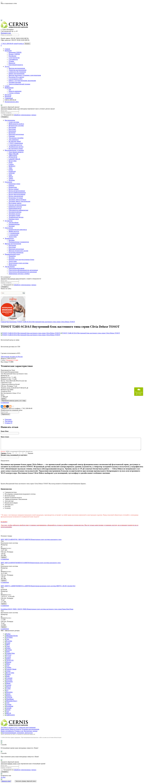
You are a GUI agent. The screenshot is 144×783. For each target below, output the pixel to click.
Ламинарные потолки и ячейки (19, 273)
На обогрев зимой (15, 141)
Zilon (10, 175)
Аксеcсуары (13, 236)
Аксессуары (13, 261)
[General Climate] (10, 669)
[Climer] (7, 671)
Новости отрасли (15, 729)
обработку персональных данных (25, 115)
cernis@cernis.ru (18, 43)
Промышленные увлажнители (19, 242)
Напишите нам (6, 33)
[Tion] (7, 639)
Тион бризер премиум (16, 152)
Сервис (7, 86)
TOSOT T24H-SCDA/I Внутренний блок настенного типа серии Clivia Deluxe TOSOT (46, 322)
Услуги (7, 66)
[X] (7, 406)
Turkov (11, 178)
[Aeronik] (8, 708)
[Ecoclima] (8, 641)
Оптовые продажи (15, 82)
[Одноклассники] (5, 406)
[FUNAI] (8, 655)
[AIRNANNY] (10, 715)
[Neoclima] (8, 680)
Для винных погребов (16, 138)
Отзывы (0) (8, 423)
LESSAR (12, 173)
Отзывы (11, 61)
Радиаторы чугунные (16, 198)
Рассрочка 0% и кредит (16, 77)
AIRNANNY (13, 155)
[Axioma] (8, 704)
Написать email (6, 781)
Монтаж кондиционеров (17, 68)
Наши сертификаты (7, 731)
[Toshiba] (8, 667)
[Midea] (7, 664)
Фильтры (12, 180)
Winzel (11, 176)
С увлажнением (14, 233)
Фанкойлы (12, 256)
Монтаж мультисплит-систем (18, 251)
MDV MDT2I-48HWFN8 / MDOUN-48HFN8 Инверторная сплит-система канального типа (31, 539)
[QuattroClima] (10, 653)
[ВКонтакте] (2, 406)
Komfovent (12, 171)
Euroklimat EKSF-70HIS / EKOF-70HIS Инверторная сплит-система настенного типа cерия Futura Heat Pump (37, 609)
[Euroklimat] (9, 706)
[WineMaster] (9, 699)
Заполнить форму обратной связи (25, 781)
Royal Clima (12, 161)
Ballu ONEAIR (13, 154)
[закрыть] (1, 105)
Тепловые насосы (14, 214)
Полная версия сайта (12, 102)
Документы (8, 421)
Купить (4, 398)
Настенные (12, 127)
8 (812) (10, 100)
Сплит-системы (14, 122)
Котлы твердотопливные (17, 194)
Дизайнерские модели (16, 147)
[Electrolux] (9, 692)
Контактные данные (30, 731)
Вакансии (12, 63)
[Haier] (7, 651)
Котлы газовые (14, 189)
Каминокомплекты (15, 208)
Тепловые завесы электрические (19, 201)
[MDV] (7, 644)
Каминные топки (14, 184)
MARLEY (12, 166)
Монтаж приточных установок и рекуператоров (25, 75)
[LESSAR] (8, 697)
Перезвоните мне (13, 400)
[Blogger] (10, 406)
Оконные (12, 136)
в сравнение (5, 402)
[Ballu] (7, 676)
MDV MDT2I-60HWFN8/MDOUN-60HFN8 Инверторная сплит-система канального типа (31, 562)
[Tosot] (7, 646)
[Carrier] (8, 688)
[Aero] (7, 702)
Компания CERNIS (15, 52)
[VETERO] (9, 637)
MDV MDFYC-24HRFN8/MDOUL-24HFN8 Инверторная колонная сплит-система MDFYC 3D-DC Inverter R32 (38, 586)
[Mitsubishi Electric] (11, 635)
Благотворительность (16, 65)
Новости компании (15, 91)
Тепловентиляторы (15, 212)
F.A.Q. (16, 727)
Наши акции (5, 729)
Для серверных (14, 139)
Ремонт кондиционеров (16, 73)
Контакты (8, 94)
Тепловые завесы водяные (17, 199)
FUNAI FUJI (13, 157)
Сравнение (9, 98)
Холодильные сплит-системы (18, 263)
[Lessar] (7, 643)
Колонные (12, 132)
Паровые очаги (14, 219)
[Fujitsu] (7, 634)
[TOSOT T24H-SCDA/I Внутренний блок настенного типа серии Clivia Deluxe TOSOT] (31, 333)
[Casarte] (8, 657)
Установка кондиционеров (30, 729)
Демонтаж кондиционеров (17, 70)
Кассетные (12, 129)
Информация (9, 87)
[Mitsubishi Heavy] (11, 701)
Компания (8, 50)
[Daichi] (7, 710)
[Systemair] (8, 678)
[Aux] (7, 711)
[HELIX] (8, 713)
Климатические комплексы (18, 229)
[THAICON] (9, 660)
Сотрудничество (14, 57)
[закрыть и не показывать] (1, 20)
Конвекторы (13, 187)
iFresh (10, 162)
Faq (10, 89)
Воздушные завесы (15, 203)
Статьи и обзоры (14, 93)
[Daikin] (7, 648)
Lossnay (11, 164)
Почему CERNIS (14, 54)
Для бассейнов (13, 222)
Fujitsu (11, 169)
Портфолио (12, 56)
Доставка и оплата (7, 727)
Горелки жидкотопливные (17, 205)
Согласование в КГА (15, 79)
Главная (7, 49)
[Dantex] (8, 674)
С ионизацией (13, 235)
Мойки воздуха (14, 231)
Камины (11, 185)
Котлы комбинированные (17, 192)
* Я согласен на (19, 115)
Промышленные (14, 224)
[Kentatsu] (8, 650)
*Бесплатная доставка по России (12, 356)
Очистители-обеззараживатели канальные (23, 272)
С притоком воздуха (15, 145)
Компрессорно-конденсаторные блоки (21, 259)
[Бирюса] (8, 695)
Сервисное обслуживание (17, 72)
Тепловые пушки (14, 215)
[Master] (7, 683)
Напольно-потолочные (16, 134)
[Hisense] (8, 662)
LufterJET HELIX (14, 159)
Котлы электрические (16, 196)
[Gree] (7, 665)
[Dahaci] (8, 658)
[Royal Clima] (9, 672)
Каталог (27, 43)
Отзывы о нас (19, 731)
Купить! (4, 557)
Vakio (10, 168)
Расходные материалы (16, 252)
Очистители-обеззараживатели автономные (23, 270)
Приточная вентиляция (16, 268)
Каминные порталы (15, 206)
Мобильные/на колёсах (16, 124)
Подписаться (5, 414)
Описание (8, 419)
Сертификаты (13, 59)
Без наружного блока (16, 148)
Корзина (8, 96)
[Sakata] (7, 694)
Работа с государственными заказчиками (22, 80)
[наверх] (1, 741)
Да (2, 777)
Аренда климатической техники (19, 84)
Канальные (12, 131)
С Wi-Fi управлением (16, 143)
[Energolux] (9, 681)
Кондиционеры (11, 322)
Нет (4, 777)
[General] (8, 685)
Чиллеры (12, 258)
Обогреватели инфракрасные (18, 210)
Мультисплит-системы (16, 125)
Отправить (5, 117)
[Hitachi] (8, 687)
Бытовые (12, 226)
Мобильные (13, 265)
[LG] (6, 690)
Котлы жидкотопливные (17, 191)
